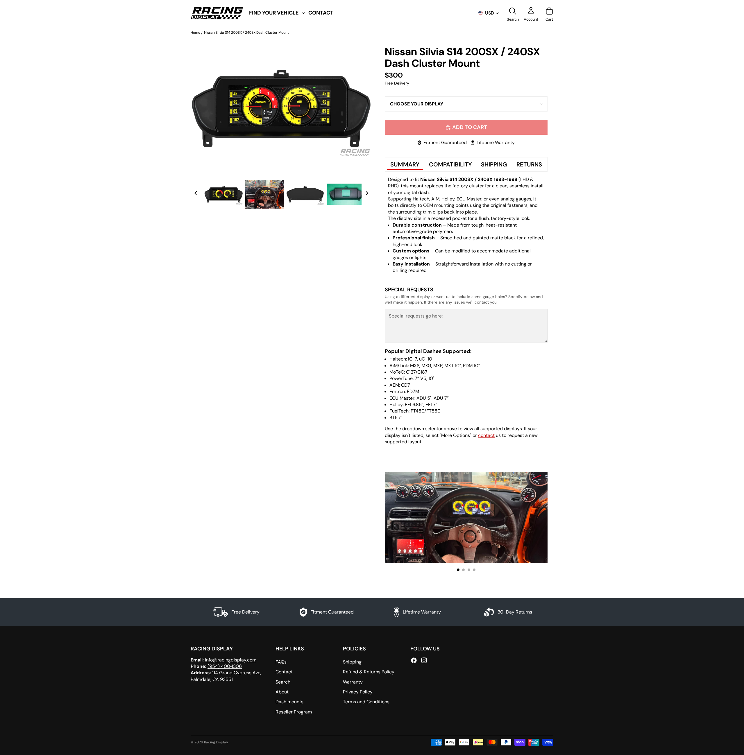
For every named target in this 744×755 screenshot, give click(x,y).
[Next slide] (367, 194)
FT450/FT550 (426, 411)
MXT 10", (453, 366)
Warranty (353, 682)
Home (195, 32)
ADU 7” (441, 398)
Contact (284, 672)
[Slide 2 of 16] (264, 194)
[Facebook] (413, 660)
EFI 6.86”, (414, 404)
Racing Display (216, 742)
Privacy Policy (358, 692)
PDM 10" (471, 366)
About (282, 692)
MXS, (415, 366)
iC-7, (413, 359)
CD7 (405, 385)
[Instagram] (424, 660)
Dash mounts (289, 702)
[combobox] (466, 104)
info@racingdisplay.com (230, 660)
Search (283, 682)
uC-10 (425, 359)
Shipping (352, 662)
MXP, (438, 366)
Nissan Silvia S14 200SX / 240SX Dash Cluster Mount (246, 32)
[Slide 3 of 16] (305, 194)
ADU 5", (424, 398)
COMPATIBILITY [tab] (450, 164)
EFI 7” (431, 404)
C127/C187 (417, 372)
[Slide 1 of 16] (223, 194)
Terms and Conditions (366, 702)
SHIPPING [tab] (494, 164)
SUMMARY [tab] (404, 164)
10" (431, 378)
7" (400, 418)
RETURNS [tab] (529, 164)
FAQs (281, 662)
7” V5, (421, 378)
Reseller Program (294, 712)
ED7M (413, 391)
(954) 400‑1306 (225, 666)
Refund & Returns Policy (368, 672)
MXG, (426, 366)
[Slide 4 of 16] (346, 194)
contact (486, 435)
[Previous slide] (196, 194)
